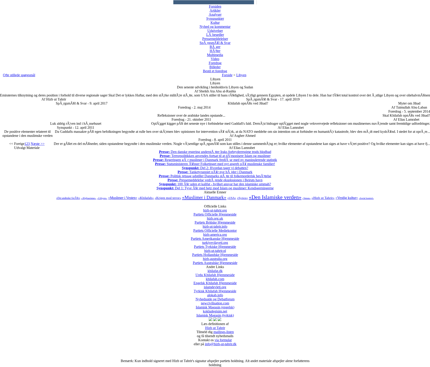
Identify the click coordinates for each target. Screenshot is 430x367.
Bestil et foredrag (215, 71)
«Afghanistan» (88, 198)
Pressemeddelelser (215, 39)
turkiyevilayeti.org (215, 245)
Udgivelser (215, 31)
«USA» (231, 198)
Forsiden (215, 6)
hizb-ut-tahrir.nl (215, 253)
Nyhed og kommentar (215, 26)
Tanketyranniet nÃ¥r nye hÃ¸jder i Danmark (215, 172)
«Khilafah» (146, 198)
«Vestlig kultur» (346, 198)
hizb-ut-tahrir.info (215, 228)
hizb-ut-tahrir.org (215, 212)
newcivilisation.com (215, 305)
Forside (227, 75)
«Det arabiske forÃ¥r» (68, 198)
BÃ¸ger (215, 47)
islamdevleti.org (215, 289)
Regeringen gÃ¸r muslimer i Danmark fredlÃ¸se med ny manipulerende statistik (215, 160)
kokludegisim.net (215, 313)
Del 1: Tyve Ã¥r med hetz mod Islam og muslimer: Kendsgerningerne (215, 188)
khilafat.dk (215, 273)
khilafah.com (215, 281)
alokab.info (215, 297)
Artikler (215, 10)
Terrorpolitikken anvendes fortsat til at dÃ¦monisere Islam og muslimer (215, 156)
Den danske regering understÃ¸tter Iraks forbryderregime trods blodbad (215, 152)
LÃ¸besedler (215, 35)
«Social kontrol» (366, 198)
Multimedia (215, 55)
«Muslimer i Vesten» (122, 198)
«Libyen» (102, 198)
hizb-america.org (215, 236)
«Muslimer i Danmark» (204, 197)
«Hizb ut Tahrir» (323, 198)
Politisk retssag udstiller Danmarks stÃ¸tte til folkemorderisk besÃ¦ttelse (215, 176)
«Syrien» (242, 198)
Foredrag (215, 63)
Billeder (215, 67)
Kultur (215, 22)
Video (215, 59)
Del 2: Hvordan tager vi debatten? (215, 168)
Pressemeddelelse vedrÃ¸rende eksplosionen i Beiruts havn (215, 180)
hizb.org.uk (215, 220)
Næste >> (38, 144)
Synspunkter (215, 18)
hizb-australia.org (215, 261)
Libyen (241, 75)
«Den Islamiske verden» (275, 197)
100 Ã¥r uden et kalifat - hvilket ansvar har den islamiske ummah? (215, 184)
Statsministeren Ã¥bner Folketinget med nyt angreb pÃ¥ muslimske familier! (215, 164)
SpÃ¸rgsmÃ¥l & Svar (215, 43)
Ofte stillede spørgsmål (19, 75)
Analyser (215, 14)
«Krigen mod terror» (168, 198)
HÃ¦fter (215, 51)
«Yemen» (306, 198)
